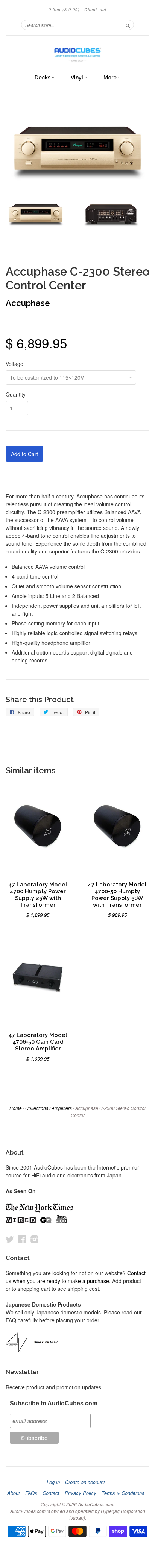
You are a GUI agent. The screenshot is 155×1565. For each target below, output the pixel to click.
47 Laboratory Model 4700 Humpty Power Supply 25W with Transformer (37, 894)
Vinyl (77, 78)
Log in (53, 1482)
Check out (95, 9)
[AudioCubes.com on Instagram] (34, 1239)
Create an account (85, 1482)
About (13, 1493)
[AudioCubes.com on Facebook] (22, 1239)
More (110, 78)
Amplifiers (62, 1108)
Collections (36, 1108)
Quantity (16, 394)
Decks (43, 78)
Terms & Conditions (123, 1493)
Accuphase (28, 303)
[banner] (77, 53)
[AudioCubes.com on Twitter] (10, 1239)
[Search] (128, 24)
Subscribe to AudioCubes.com (53, 1403)
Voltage (14, 363)
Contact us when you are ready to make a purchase (76, 1277)
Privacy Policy (80, 1493)
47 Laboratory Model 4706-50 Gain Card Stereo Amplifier (37, 1042)
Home (15, 1108)
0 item (64, 9)
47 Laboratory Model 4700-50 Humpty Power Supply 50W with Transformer (117, 894)
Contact (51, 1493)
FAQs (31, 1493)
